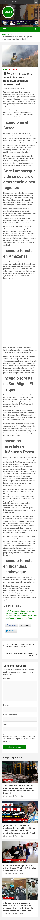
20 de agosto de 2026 (10, 836)
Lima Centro (22, 820)
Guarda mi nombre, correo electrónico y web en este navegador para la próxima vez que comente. (19, 738)
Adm (24, 88)
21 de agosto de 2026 (10, 796)
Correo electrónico (10, 715)
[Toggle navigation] (4, 29)
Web (5, 724)
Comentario (8, 678)
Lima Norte (8, 780)
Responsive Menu (36, 2)
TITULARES (12, 70)
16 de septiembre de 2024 (12, 88)
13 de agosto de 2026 (10, 873)
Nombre (6, 705)
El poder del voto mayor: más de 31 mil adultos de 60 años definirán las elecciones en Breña (19, 868)
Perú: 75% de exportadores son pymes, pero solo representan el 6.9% (20, 645)
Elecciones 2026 (10, 820)
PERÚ (5, 70)
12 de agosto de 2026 (10, 913)
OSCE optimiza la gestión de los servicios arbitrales (19, 654)
